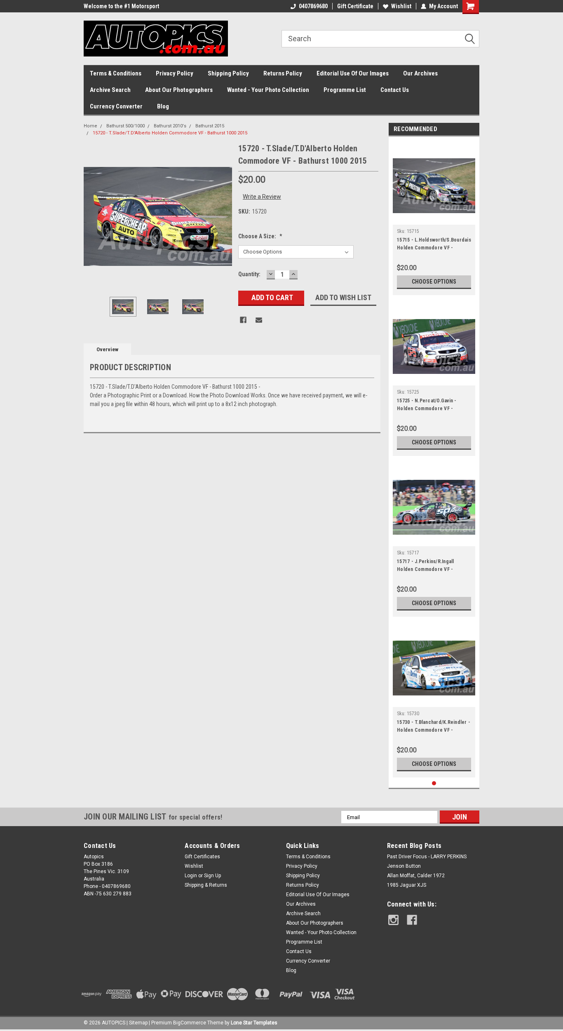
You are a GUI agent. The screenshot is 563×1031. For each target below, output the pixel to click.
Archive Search (110, 90)
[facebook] (412, 920)
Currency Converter (116, 106)
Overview (107, 349)
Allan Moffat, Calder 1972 (416, 875)
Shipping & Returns (206, 885)
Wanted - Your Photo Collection (268, 90)
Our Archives (420, 73)
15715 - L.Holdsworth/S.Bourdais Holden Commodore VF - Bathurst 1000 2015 (434, 245)
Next (224, 216)
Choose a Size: (260, 236)
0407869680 (313, 6)
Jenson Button (404, 866)
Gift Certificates (202, 857)
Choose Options (434, 281)
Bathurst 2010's (170, 126)
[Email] (259, 320)
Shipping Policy (228, 73)
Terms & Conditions (115, 73)
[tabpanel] (434, 218)
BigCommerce (189, 1023)
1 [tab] (434, 783)
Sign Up (212, 875)
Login (191, 875)
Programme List (345, 90)
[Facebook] (243, 320)
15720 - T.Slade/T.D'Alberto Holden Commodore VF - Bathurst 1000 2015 (170, 133)
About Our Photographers (179, 90)
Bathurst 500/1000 (125, 126)
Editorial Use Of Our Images (353, 73)
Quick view (434, 218)
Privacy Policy (174, 73)
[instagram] (393, 920)
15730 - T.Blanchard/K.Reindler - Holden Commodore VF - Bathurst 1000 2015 (433, 727)
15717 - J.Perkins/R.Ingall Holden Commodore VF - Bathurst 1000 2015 (425, 566)
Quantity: (249, 274)
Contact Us (394, 90)
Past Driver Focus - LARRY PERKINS (427, 857)
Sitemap (138, 1023)
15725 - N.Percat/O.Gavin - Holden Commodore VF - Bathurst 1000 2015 (427, 405)
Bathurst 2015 (209, 126)
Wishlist (401, 6)
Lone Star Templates (254, 1023)
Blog (163, 106)
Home (90, 126)
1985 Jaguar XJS (406, 885)
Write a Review (262, 196)
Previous (92, 216)
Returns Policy (282, 73)
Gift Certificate (355, 6)
